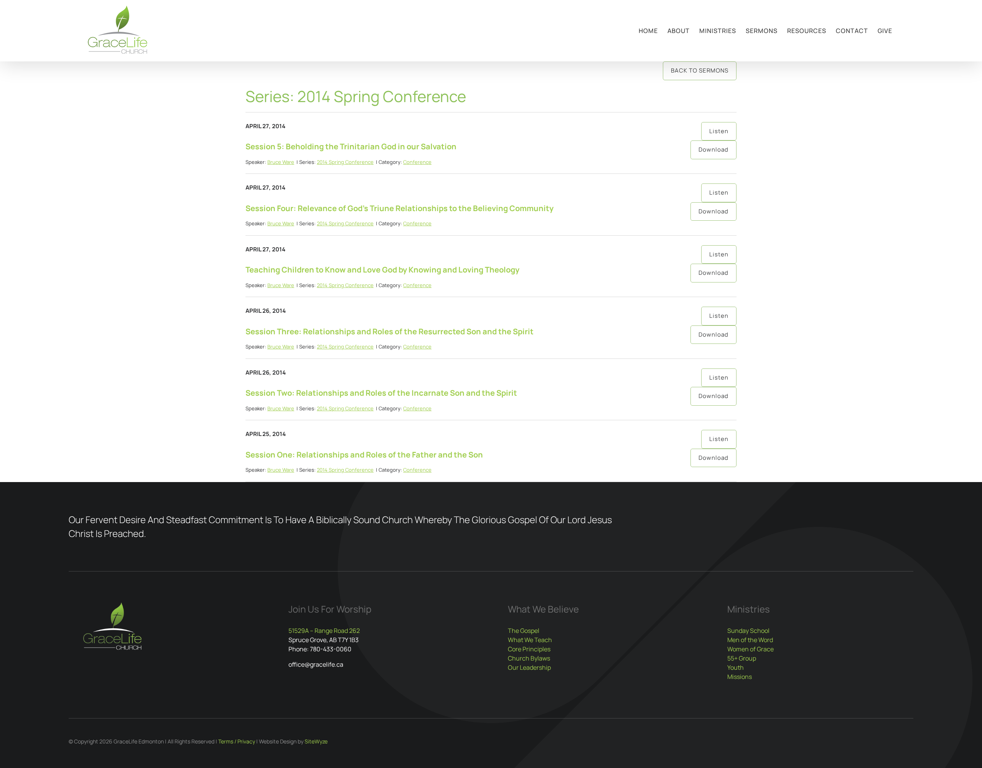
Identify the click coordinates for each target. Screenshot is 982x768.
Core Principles (529, 649)
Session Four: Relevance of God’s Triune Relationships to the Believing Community (400, 208)
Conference (417, 162)
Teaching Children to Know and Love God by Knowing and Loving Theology (382, 269)
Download (713, 149)
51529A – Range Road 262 (324, 630)
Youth (735, 667)
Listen (718, 131)
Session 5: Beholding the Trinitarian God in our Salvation (351, 146)
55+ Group (741, 658)
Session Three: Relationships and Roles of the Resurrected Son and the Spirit (390, 331)
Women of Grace (750, 649)
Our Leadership (529, 667)
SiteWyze (316, 741)
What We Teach (530, 640)
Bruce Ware (280, 162)
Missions (739, 676)
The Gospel (523, 630)
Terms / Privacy (236, 741)
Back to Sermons (699, 70)
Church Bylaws (529, 658)
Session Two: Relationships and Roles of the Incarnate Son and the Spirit (381, 393)
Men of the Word (750, 640)
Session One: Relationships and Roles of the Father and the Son (364, 454)
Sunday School (748, 630)
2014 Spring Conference (345, 162)
